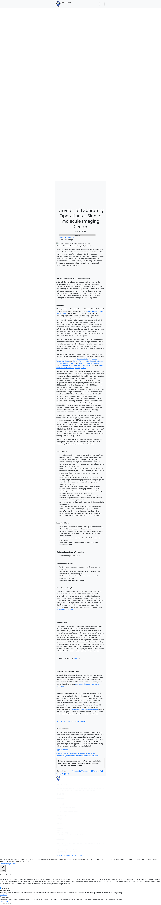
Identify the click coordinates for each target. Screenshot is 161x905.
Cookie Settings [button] (5, 864)
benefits (76, 658)
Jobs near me (61, 815)
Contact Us (60, 828)
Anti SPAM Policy (62, 833)
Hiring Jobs (60, 819)
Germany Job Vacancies (64, 804)
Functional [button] (3, 895)
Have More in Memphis (65, 609)
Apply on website (62, 750)
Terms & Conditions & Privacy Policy (69, 855)
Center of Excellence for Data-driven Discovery (75, 366)
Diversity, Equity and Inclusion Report (85, 709)
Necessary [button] (3, 886)
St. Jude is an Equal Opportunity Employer (71, 721)
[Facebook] (57, 794)
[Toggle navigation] (102, 4)
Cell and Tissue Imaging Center (83, 361)
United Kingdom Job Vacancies (67, 811)
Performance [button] (4, 902)
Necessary (5, 888)
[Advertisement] (80, 194)
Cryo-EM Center (82, 359)
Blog (58, 830)
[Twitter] (60, 794)
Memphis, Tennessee (66, 237)
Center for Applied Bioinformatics (90, 363)
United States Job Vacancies (66, 808)
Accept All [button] (14, 864)
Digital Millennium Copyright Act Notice (70, 835)
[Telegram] (63, 794)
